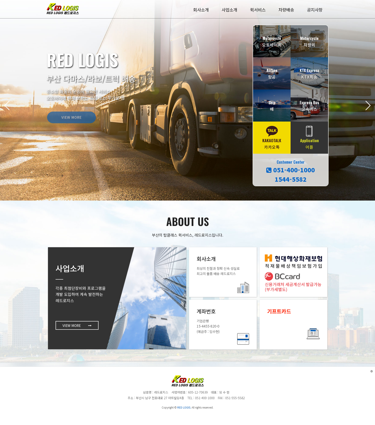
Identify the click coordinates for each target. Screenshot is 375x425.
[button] (368, 105)
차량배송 (286, 10)
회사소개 (201, 10)
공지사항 (314, 10)
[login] (371, 371)
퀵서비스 (258, 10)
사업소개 (229, 10)
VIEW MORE (71, 113)
